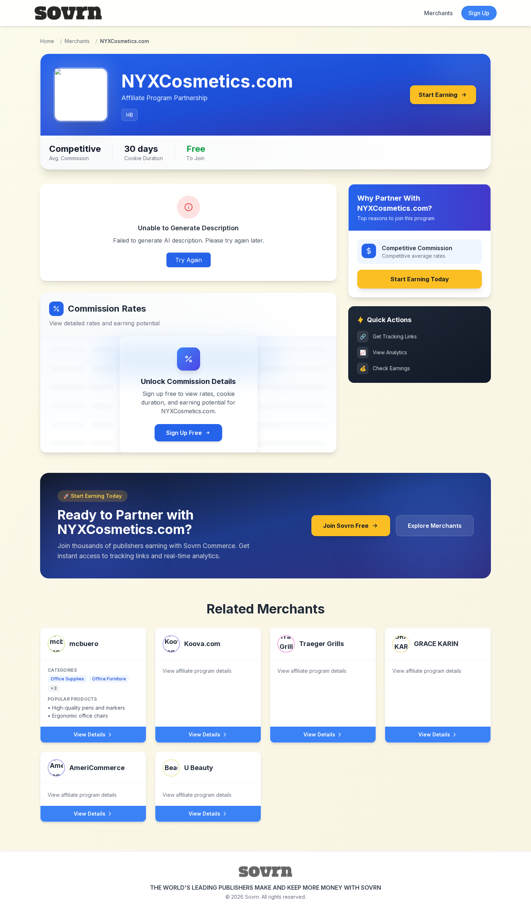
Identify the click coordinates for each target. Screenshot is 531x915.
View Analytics (383, 352)
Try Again (188, 260)
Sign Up (479, 13)
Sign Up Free (184, 432)
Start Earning (438, 94)
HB (129, 115)
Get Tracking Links (388, 336)
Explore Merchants (435, 525)
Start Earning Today (419, 279)
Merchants (438, 13)
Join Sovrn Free (345, 525)
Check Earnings (385, 368)
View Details (89, 734)
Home (47, 41)
